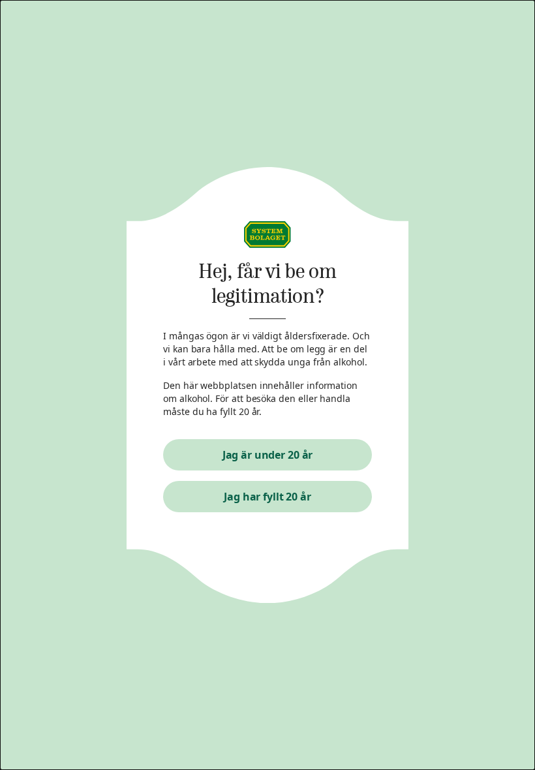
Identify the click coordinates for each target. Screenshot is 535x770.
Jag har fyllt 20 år (267, 496)
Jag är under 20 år (267, 455)
